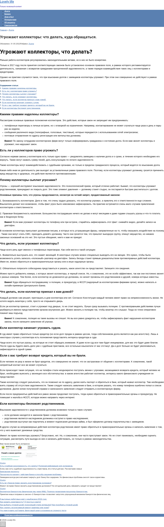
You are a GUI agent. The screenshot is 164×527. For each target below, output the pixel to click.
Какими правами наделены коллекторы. (19, 88)
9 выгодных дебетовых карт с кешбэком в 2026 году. (23, 499)
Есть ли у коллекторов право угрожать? (19, 91)
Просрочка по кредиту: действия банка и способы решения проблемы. (31, 474)
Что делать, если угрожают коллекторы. (19, 97)
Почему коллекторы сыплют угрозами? (19, 94)
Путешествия (10, 20)
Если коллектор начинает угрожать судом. (20, 102)
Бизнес (7, 14)
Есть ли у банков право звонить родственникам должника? (26, 483)
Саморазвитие (10, 25)
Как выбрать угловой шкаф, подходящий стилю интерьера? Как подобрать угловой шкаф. (39, 505)
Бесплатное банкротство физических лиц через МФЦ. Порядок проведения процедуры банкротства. (44, 491)
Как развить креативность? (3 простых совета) (20, 502)
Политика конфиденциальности (18, 515)
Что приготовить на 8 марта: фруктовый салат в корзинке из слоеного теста (33, 510)
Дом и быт (9, 17)
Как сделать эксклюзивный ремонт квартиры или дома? (24, 507)
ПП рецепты (9, 23)
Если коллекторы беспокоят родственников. (21, 108)
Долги (7, 11)
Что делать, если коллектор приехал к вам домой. (24, 100)
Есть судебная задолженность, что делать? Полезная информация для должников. (36, 466)
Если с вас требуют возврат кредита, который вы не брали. (28, 105)
